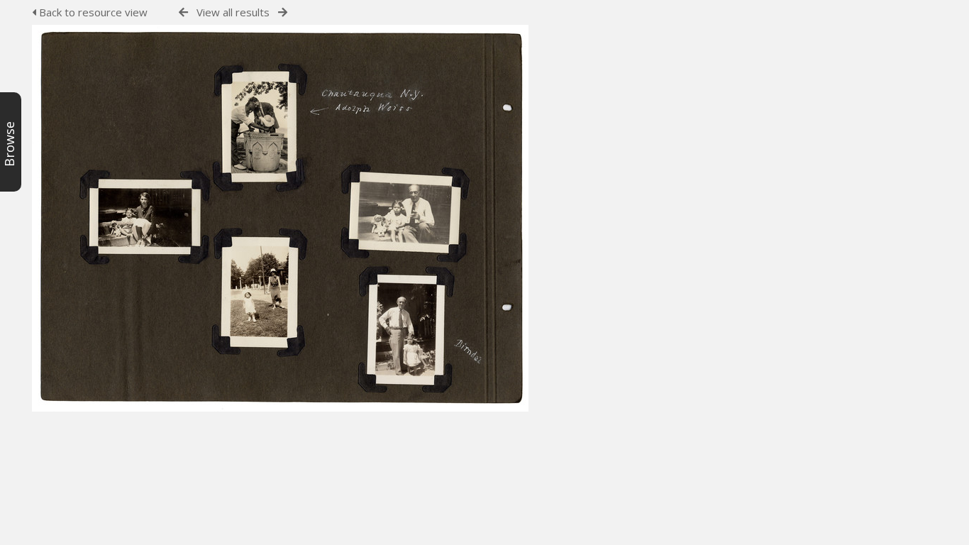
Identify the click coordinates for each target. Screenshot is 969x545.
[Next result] (282, 12)
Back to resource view (92, 12)
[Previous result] (183, 12)
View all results (233, 12)
